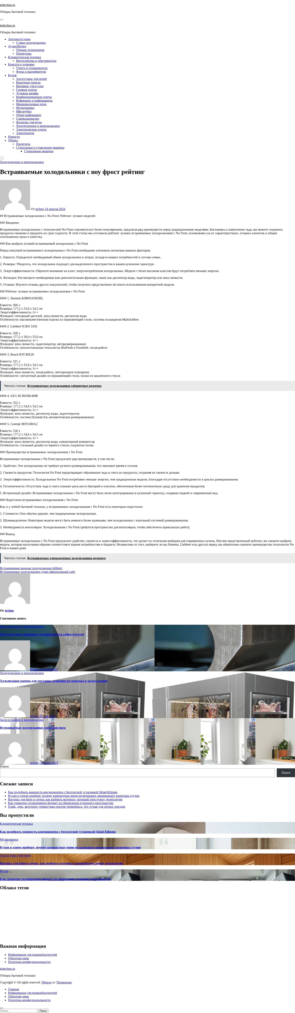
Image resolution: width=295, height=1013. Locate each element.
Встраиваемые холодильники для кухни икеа (33, 727)
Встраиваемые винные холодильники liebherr (31, 568)
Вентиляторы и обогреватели (36, 60)
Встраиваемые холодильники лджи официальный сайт (37, 571)
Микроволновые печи (31, 104)
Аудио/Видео (17, 46)
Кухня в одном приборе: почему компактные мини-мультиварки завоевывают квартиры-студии (73, 795)
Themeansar (63, 982)
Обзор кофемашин (28, 115)
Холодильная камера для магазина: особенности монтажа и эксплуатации (53, 681)
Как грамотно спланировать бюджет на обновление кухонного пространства (60, 803)
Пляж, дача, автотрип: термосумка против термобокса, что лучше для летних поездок (66, 806)
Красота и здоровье (21, 64)
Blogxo (47, 982)
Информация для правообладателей (32, 954)
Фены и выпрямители (31, 71)
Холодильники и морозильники (38, 126)
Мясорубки (24, 111)
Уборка (13, 140)
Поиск (4, 766)
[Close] (1, 1008)
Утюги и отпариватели (32, 68)
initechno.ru (7, 5)
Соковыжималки (27, 118)
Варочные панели (28, 82)
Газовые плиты (26, 89)
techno (40, 209)
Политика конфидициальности (29, 962)
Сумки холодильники (31, 42)
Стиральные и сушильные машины (40, 147)
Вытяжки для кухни (30, 86)
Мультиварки (25, 107)
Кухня (12, 75)
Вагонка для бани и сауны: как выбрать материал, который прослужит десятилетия (65, 799)
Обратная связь (18, 958)
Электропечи (25, 133)
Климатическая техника (24, 57)
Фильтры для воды (29, 122)
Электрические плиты (31, 129)
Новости (14, 136)
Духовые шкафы (27, 93)
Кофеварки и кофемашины (34, 100)
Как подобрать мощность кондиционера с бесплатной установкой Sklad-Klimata (62, 792)
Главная (13, 989)
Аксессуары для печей (31, 79)
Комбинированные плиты (34, 97)
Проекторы (24, 53)
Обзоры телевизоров (30, 50)
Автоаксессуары (19, 39)
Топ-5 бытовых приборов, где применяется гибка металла (42, 634)
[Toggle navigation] (1, 19)
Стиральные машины (38, 151)
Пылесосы (23, 144)
